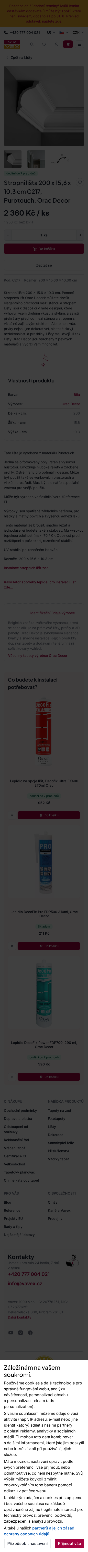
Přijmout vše (69, 1543)
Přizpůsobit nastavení (27, 1543)
